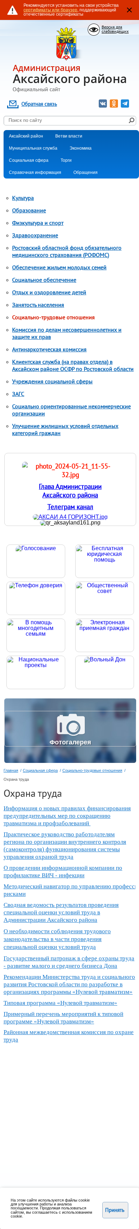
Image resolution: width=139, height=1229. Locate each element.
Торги (66, 160)
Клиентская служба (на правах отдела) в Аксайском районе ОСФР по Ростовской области (73, 365)
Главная (11, 770)
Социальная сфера (28, 160)
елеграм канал (72, 506)
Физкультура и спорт (37, 222)
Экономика (81, 148)
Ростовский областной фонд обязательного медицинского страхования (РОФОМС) (67, 251)
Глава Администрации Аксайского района (70, 490)
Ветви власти (68, 136)
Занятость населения (38, 304)
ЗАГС (18, 393)
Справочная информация (35, 172)
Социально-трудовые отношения (53, 317)
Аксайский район (26, 136)
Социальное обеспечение (44, 279)
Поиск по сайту (25, 120)
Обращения (85, 172)
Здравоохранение (35, 235)
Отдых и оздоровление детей (49, 292)
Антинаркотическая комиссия (49, 349)
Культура (23, 197)
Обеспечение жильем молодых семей (59, 267)
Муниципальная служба (33, 148)
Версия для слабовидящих (115, 29)
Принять (114, 1210)
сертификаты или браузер (50, 9)
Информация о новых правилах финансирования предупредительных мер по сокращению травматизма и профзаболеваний (67, 816)
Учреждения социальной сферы (52, 381)
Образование (29, 210)
